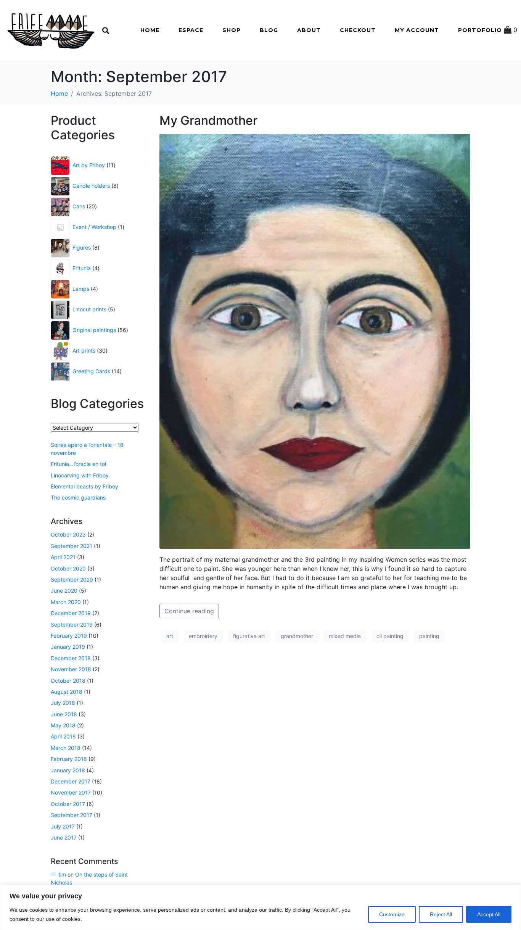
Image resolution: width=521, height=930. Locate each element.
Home (149, 30)
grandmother (297, 636)
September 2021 (71, 546)
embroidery (203, 636)
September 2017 (71, 815)
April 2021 (63, 557)
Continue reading (189, 611)
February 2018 (69, 759)
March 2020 (66, 602)
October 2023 (68, 534)
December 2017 (70, 781)
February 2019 (69, 635)
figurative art (249, 636)
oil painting (390, 636)
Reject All (441, 914)
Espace (190, 30)
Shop (231, 30)
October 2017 (68, 804)
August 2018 (66, 691)
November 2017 (71, 792)
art (169, 636)
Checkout (358, 30)
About (309, 30)
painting (429, 636)
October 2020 (68, 568)
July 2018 (63, 703)
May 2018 (63, 725)
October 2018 (68, 680)
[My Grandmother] (314, 341)
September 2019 (72, 624)
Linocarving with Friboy (80, 475)
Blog (269, 30)
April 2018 (63, 736)
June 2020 (64, 590)
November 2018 (71, 669)
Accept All (488, 914)
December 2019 (71, 613)
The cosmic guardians (78, 497)
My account (417, 30)
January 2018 (68, 770)
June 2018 (64, 714)
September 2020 (72, 579)
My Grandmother (208, 120)
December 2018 (71, 658)
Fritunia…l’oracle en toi (78, 464)
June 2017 (64, 837)
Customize (392, 914)
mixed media (345, 636)
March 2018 (65, 748)
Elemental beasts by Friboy (84, 486)
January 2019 (68, 646)
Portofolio (480, 30)
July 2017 (63, 826)
